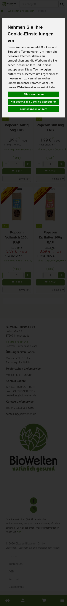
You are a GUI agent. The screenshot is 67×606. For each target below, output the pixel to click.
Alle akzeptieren (33, 94)
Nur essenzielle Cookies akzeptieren (34, 101)
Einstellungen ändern (33, 108)
